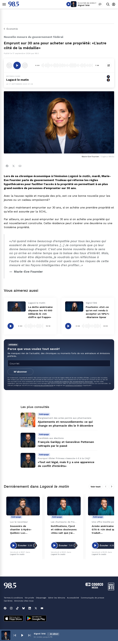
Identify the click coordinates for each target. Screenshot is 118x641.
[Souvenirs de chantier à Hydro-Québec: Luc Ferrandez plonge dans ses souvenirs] (23, 506)
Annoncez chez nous (23, 601)
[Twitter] (13, 166)
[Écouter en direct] (68, 4)
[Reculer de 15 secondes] (9, 65)
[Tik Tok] (17, 608)
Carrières (8, 601)
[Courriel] (20, 166)
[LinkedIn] (29, 608)
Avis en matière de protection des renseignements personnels (70, 381)
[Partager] (109, 65)
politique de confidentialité (43, 385)
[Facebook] (7, 166)
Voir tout (95, 486)
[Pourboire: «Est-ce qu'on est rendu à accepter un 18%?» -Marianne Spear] (74, 306)
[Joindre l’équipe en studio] (100, 4)
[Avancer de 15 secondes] (25, 65)
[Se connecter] (114, 4)
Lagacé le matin (17, 79)
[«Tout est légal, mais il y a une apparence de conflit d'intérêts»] (28, 460)
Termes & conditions (13, 598)
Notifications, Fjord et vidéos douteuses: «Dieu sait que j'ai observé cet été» (64, 530)
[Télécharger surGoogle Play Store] (36, 618)
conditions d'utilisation (73, 385)
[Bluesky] (23, 608)
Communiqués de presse (92, 598)
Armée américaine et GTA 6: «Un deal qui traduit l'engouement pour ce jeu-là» (104, 530)
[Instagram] (11, 608)
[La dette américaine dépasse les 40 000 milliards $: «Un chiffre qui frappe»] (17, 306)
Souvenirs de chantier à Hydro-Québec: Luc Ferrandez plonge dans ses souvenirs (22, 530)
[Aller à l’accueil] (13, 5)
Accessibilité (73, 598)
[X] (36, 608)
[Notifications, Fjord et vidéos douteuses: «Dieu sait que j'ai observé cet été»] (64, 506)
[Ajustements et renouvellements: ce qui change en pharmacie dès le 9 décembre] (28, 420)
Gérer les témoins (56, 598)
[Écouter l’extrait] (17, 65)
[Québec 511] (111, 589)
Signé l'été (84, 5)
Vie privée (29, 598)
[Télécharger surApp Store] (13, 618)
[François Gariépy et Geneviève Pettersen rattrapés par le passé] (28, 440)
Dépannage (41, 598)
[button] (15, 635)
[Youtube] (42, 608)
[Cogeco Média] (94, 587)
